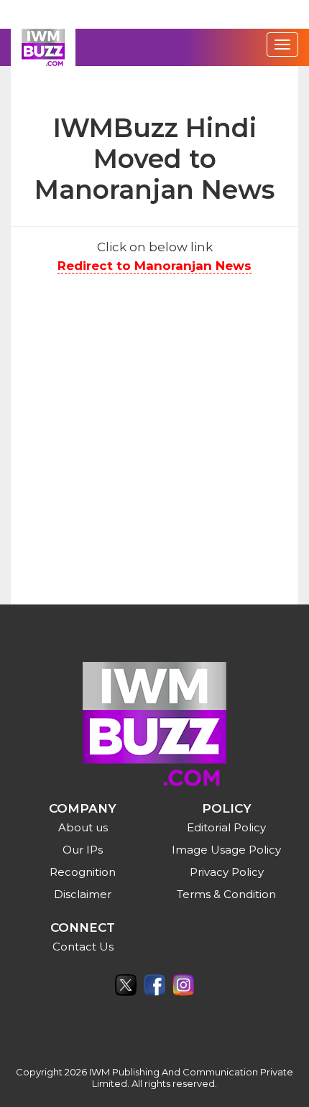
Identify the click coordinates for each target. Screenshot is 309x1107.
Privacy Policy (227, 872)
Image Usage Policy (226, 849)
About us (83, 827)
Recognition (83, 872)
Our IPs (83, 849)
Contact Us (83, 946)
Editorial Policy (226, 827)
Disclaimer (82, 894)
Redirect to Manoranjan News (154, 265)
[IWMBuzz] (43, 47)
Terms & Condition (226, 894)
